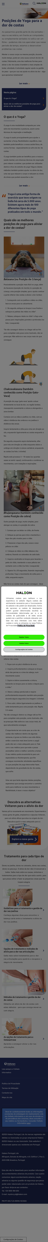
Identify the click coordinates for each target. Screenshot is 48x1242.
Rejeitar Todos (24, 637)
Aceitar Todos (24, 643)
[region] (24, 621)
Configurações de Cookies (24, 649)
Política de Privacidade (26, 626)
